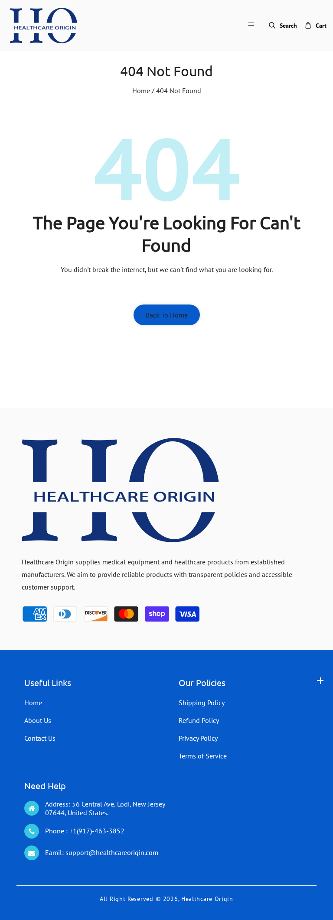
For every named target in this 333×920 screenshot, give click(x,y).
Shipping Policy (202, 702)
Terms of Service (203, 756)
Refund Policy (199, 720)
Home (141, 90)
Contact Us (40, 738)
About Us (37, 720)
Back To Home (167, 315)
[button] (256, 25)
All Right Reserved (126, 899)
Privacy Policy (198, 738)
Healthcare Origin (207, 899)
